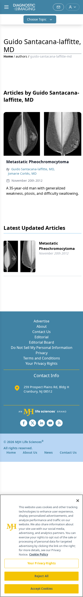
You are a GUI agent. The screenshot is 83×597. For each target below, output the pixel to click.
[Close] (78, 500)
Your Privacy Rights (41, 363)
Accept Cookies (42, 589)
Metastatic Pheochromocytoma (57, 246)
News (48, 452)
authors (21, 56)
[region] (41, 545)
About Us (30, 452)
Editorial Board (41, 342)
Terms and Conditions (41, 358)
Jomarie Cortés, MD (22, 173)
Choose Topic (36, 19)
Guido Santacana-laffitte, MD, (33, 169)
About (42, 326)
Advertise (41, 321)
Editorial (41, 337)
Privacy (42, 352)
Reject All (41, 576)
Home (8, 56)
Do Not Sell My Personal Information (41, 347)
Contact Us (41, 331)
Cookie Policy (38, 554)
